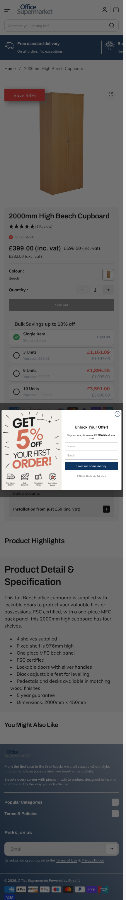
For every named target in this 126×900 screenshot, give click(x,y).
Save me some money (91, 466)
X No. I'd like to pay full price (91, 475)
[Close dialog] (117, 413)
